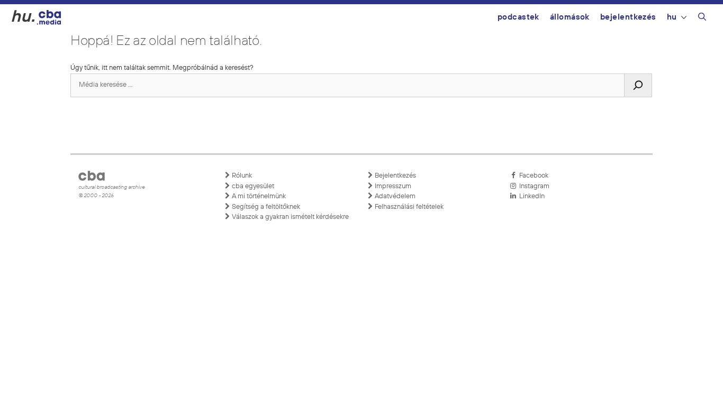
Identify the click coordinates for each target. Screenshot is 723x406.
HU (672, 17)
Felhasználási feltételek (408, 207)
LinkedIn (530, 196)
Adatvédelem (394, 196)
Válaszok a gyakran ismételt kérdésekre (289, 217)
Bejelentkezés (628, 17)
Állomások (570, 17)
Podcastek (518, 17)
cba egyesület (252, 186)
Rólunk (241, 175)
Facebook (532, 175)
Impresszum (392, 186)
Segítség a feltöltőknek (265, 207)
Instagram (532, 186)
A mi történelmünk (258, 196)
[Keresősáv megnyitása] (702, 18)
